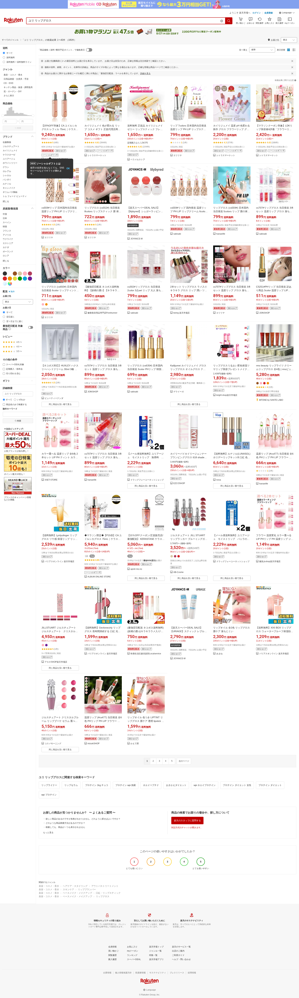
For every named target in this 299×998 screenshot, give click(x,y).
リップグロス (102, 896)
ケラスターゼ (9, 154)
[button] (287, 13)
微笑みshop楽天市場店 (269, 561)
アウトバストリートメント (104, 886)
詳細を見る (145, 73)
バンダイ (7, 179)
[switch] (30, 327)
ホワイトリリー (10, 163)
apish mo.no (136, 569)
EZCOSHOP (179, 483)
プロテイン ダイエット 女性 (237, 785)
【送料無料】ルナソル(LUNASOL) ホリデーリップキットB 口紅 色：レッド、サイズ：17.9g (231, 457)
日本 (5, 218)
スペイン (7, 222)
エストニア (8, 243)
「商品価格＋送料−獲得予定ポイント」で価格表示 (61, 50)
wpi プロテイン (49, 794)
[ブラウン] (15, 273)
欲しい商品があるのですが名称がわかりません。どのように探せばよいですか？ (83, 819)
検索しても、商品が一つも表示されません (65, 827)
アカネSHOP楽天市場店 (56, 662)
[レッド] (5, 278)
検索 (19, 128)
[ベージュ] (20, 273)
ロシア (6, 255)
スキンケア (68, 889)
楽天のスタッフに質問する (187, 820)
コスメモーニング (53, 743)
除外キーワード (10, 409)
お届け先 (7, 296)
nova (218, 480)
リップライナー (49, 785)
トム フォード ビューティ (15, 196)
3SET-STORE (51, 480)
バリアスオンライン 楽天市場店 (59, 561)
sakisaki (177, 234)
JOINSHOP (264, 313)
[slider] (3, 115)
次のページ (184, 761)
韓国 (5, 226)
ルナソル (7, 184)
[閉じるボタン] (292, 61)
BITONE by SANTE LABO (271, 400)
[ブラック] (5, 273)
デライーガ (178, 392)
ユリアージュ (9, 159)
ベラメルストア (137, 160)
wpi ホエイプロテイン (205, 785)
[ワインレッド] (30, 273)
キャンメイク (9, 188)
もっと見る (48, 832)
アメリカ (7, 235)
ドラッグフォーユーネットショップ (147, 480)
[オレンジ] (10, 278)
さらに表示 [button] (9, 95)
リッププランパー (87, 889)
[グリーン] (20, 278)
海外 (13, 291)
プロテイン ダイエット (270, 785)
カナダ (6, 247)
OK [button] (68, 168)
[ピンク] (25, 273)
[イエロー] (15, 278)
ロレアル (7, 171)
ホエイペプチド (151, 785)
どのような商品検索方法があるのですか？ (65, 823)
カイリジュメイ (10, 150)
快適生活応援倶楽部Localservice (145, 654)
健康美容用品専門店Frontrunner (102, 313)
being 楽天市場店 (181, 313)
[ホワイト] (10, 273)
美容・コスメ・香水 (49, 886)
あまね (219, 654)
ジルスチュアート (11, 146)
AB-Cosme (178, 572)
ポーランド (8, 251)
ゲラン (6, 167)
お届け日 (7, 308)
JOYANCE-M (136, 239)
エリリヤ (177, 155)
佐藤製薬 (7, 142)
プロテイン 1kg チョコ (96, 785)
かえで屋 (134, 743)
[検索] (228, 20)
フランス (7, 231)
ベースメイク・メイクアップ (77, 893)
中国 (5, 214)
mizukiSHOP (93, 743)
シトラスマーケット (97, 155)
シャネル (7, 175)
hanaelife (220, 234)
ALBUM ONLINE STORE (99, 577)
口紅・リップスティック (108, 893)
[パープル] (30, 278)
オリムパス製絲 (10, 192)
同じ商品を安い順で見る (60, 404)
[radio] (4, 53)
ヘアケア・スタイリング (75, 886)
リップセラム (71, 785)
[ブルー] (25, 278)
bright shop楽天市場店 (226, 395)
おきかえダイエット (176, 785)
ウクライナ (8, 239)
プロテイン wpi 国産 (125, 785)
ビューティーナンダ (54, 398)
